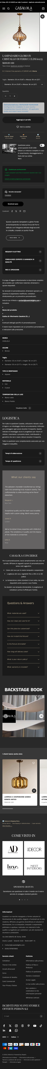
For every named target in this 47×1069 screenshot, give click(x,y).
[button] (23, 127)
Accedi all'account (8, 969)
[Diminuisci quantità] (6, 96)
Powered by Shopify (20, 1055)
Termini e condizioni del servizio (11, 1060)
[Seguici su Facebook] (4, 1025)
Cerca (4, 973)
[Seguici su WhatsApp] (16, 1030)
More (19, 158)
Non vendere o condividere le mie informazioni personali (33, 991)
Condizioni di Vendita (9, 977)
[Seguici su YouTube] (34, 1025)
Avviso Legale (30, 980)
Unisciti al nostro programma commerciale (17, 179)
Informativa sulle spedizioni (32, 1060)
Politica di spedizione (33, 972)
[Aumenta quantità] (14, 96)
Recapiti (4, 1062)
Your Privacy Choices (9, 985)
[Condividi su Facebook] (12, 211)
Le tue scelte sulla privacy (35, 984)
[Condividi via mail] (24, 211)
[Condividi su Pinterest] (20, 211)
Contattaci (8, 195)
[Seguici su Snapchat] (10, 1030)
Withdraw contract (32, 998)
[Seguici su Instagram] (16, 1025)
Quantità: (5, 91)
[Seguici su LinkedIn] (4, 1030)
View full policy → (7, 826)
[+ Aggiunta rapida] (34, 791)
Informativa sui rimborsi (9, 1058)
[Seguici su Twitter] (10, 1025)
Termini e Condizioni (33, 976)
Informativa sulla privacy (34, 961)
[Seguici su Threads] (22, 1025)
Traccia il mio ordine (9, 965)
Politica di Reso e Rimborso (32, 966)
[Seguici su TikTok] (41, 1025)
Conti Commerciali (8, 981)
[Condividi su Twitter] (16, 211)
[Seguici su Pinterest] (28, 1025)
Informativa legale (15, 1062)
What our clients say (23, 477)
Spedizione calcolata (17, 66)
